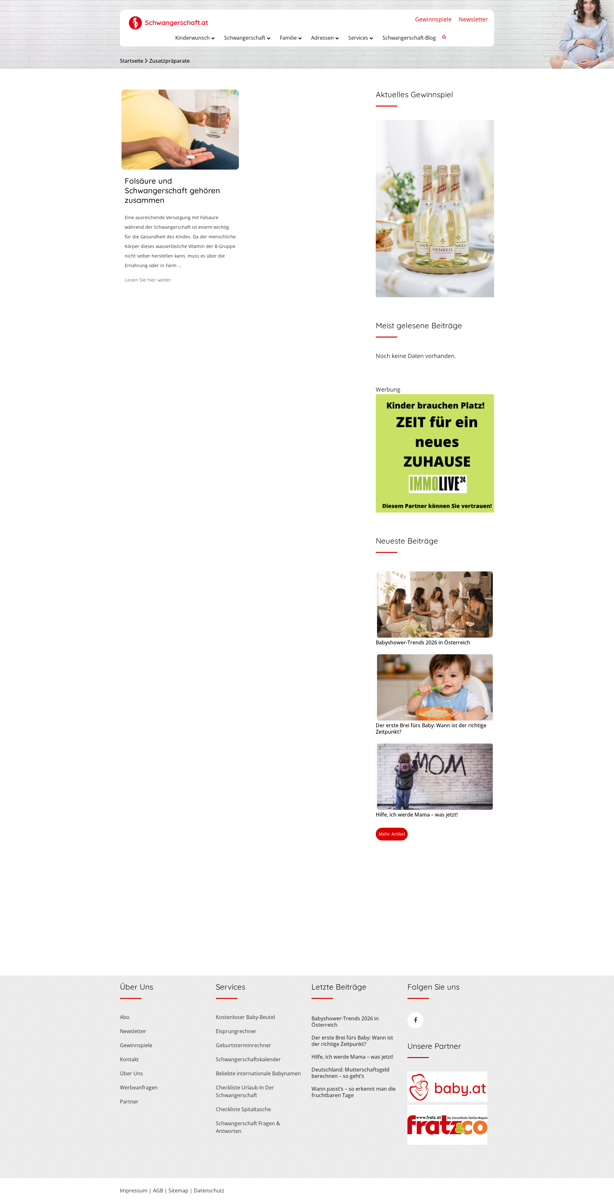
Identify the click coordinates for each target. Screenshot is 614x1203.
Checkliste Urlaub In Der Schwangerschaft (245, 1091)
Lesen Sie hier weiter (148, 280)
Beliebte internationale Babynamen (258, 1073)
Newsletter (473, 19)
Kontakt (129, 1059)
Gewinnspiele (433, 19)
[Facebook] (415, 1020)
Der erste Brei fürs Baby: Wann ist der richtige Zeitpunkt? (431, 728)
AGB (158, 1190)
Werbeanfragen (139, 1087)
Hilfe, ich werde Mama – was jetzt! (417, 814)
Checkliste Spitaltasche (243, 1109)
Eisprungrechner (236, 1031)
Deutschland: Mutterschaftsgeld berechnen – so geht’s (350, 1073)
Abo (125, 1017)
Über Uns (131, 1073)
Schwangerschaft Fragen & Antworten (248, 1127)
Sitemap (178, 1190)
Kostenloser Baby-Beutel (245, 1017)
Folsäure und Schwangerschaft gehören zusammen (172, 190)
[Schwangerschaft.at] (169, 19)
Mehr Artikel (392, 834)
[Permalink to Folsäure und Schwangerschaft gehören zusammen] (180, 167)
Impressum (133, 1190)
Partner (129, 1101)
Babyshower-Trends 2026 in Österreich (423, 642)
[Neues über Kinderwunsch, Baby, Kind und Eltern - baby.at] (447, 1099)
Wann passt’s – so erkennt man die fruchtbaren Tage (353, 1092)
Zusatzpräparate (169, 60)
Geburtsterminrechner (243, 1045)
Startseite (131, 60)
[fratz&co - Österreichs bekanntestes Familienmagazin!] (447, 1142)
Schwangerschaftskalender (248, 1059)
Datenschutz (209, 1190)
